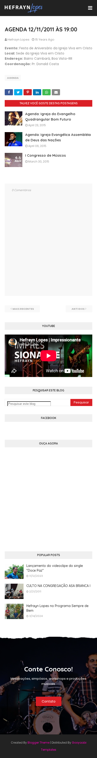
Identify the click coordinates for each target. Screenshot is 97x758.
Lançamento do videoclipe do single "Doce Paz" (54, 568)
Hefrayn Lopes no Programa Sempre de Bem (57, 608)
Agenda (13, 78)
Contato (49, 701)
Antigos (78, 309)
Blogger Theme (38, 743)
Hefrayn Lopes (18, 39)
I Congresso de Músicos (45, 155)
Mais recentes (23, 309)
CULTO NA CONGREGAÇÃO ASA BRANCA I (58, 586)
